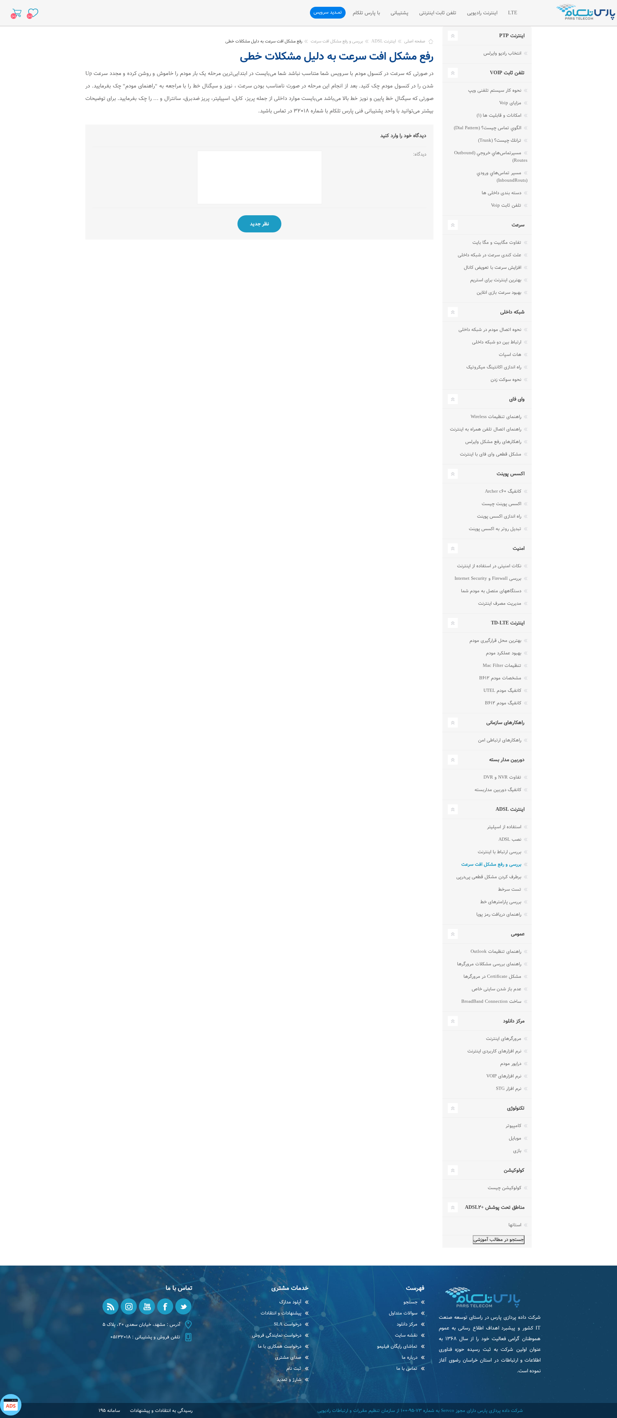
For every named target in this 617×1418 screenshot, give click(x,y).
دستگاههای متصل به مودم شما (492, 591)
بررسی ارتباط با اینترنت (500, 852)
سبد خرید (17, 13)
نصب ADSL (510, 839)
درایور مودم (511, 1063)
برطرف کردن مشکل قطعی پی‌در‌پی (489, 877)
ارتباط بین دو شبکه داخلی (497, 342)
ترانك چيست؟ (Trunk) (500, 140)
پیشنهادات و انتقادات (281, 1313)
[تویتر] (183, 1306)
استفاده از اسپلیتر (505, 827)
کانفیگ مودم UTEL (503, 690)
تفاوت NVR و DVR (503, 777)
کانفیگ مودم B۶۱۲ (504, 703)
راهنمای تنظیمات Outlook (497, 951)
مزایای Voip (511, 103)
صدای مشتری (288, 1357)
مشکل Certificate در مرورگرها (493, 976)
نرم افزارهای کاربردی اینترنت (495, 1051)
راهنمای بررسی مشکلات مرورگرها (490, 964)
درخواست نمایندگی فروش (276, 1335)
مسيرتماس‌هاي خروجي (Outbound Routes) (490, 156)
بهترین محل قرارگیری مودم (496, 640)
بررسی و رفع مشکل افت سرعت (492, 864)
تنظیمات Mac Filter (503, 665)
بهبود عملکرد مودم (504, 653)
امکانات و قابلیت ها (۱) (500, 115)
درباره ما (409, 1357)
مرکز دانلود (407, 1324)
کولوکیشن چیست (505, 1188)
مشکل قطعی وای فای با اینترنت (491, 454)
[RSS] (110, 1306)
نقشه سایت (406, 1335)
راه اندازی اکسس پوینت (500, 516)
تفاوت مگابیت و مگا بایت (497, 242)
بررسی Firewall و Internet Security (489, 578)
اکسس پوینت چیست (502, 504)
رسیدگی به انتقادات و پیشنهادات (161, 1410)
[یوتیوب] (147, 1306)
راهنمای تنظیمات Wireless (497, 417)
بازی (518, 1151)
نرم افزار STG (509, 1088)
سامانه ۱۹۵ (109, 1410)
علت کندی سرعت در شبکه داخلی (490, 255)
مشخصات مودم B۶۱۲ (501, 678)
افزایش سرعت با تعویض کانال (493, 267)
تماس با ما (406, 1368)
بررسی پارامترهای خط (501, 902)
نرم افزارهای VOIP (504, 1076)
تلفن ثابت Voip (507, 205)
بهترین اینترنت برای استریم (496, 280)
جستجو (410, 1302)
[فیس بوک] (165, 1306)
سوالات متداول (403, 1313)
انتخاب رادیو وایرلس (503, 53)
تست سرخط (510, 889)
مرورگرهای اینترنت (504, 1038)
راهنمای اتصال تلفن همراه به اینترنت (486, 429)
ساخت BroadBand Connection (492, 1001)
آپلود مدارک (290, 1302)
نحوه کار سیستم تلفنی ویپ (495, 90)
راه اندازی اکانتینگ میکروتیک (494, 367)
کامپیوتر (514, 1126)
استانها (515, 1225)
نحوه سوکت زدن (507, 379)
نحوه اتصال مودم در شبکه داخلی (490, 329)
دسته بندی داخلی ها (502, 193)
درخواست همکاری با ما (279, 1346)
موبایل (516, 1138)
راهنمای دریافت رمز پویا (499, 914)
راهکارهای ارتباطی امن (500, 740)
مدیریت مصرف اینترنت (500, 603)
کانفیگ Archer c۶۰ (504, 491)
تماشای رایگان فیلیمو (397, 1346)
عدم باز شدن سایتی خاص (497, 989)
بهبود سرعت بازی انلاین (500, 292)
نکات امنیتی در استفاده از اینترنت (490, 566)
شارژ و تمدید (289, 1379)
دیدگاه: (419, 154)
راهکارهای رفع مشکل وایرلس (494, 442)
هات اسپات (511, 354)
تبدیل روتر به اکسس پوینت (496, 529)
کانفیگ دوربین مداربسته (499, 790)
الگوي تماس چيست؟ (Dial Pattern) (488, 128)
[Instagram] (129, 1306)
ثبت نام (293, 1368)
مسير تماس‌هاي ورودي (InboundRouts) (502, 176)
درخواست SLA (287, 1324)
